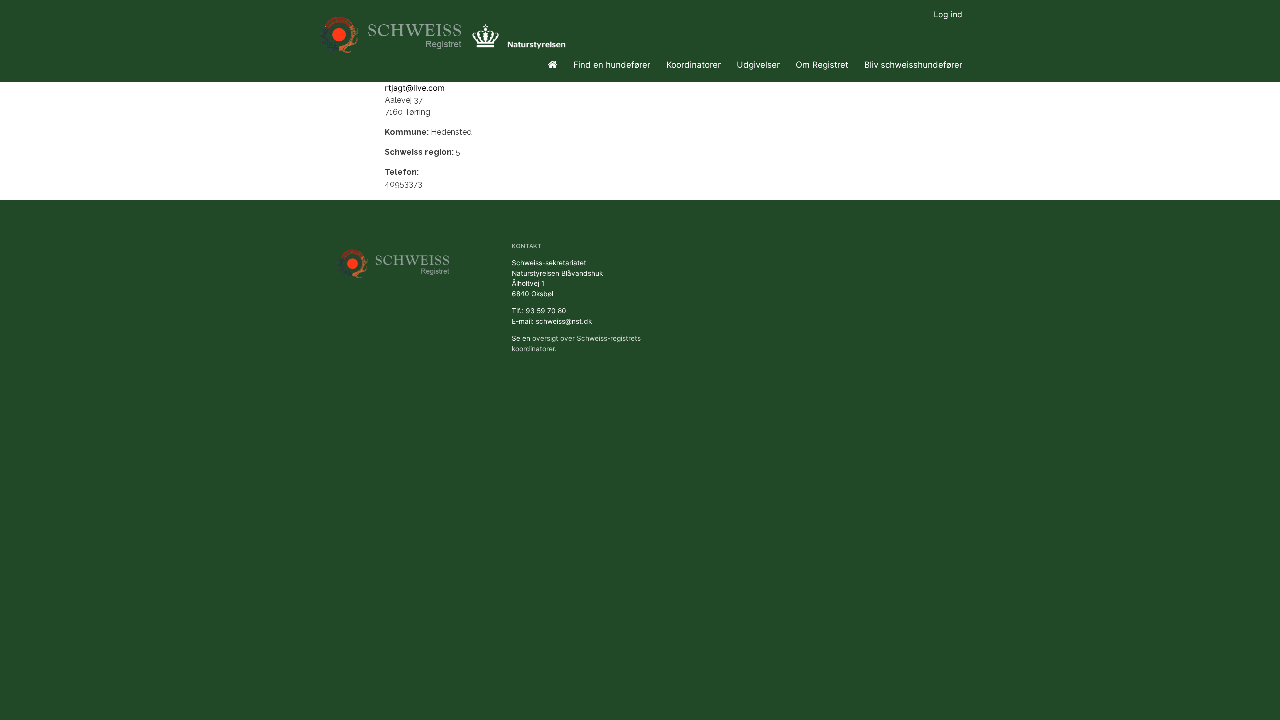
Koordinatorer (693, 65)
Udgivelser (758, 65)
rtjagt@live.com (415, 88)
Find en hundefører (612, 65)
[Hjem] (392, 30)
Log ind (948, 15)
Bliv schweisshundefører (913, 65)
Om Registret (822, 65)
